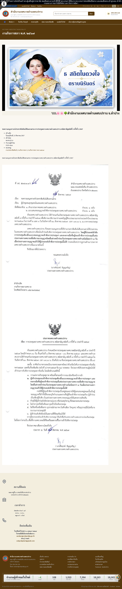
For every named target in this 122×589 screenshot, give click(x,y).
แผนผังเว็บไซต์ (25, 6)
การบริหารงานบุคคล (73, 567)
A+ (98, 6)
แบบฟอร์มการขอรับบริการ (47, 564)
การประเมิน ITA (72, 556)
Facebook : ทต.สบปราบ (102, 567)
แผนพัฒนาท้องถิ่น (73, 559)
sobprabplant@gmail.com (25, 541)
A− (91, 6)
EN (118, 6)
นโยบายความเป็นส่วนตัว (103, 586)
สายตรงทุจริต (34, 22)
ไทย (114, 6)
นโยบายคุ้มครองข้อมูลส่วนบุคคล (77, 22)
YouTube (118, 586)
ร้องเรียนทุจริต (99, 559)
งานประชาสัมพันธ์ (11, 150)
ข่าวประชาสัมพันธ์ (44, 562)
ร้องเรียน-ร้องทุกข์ (23, 22)
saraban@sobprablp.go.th (25, 536)
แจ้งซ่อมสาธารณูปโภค (101, 562)
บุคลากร (42, 559)
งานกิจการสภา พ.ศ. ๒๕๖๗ (36, 150)
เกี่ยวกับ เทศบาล (44, 556)
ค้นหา (91, 13)
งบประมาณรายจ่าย (73, 564)
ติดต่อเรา (33, 6)
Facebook (112, 586)
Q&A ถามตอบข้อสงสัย (48, 22)
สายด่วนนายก (99, 564)
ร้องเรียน (39, 6)
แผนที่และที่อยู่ (99, 556)
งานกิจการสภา (22, 150)
